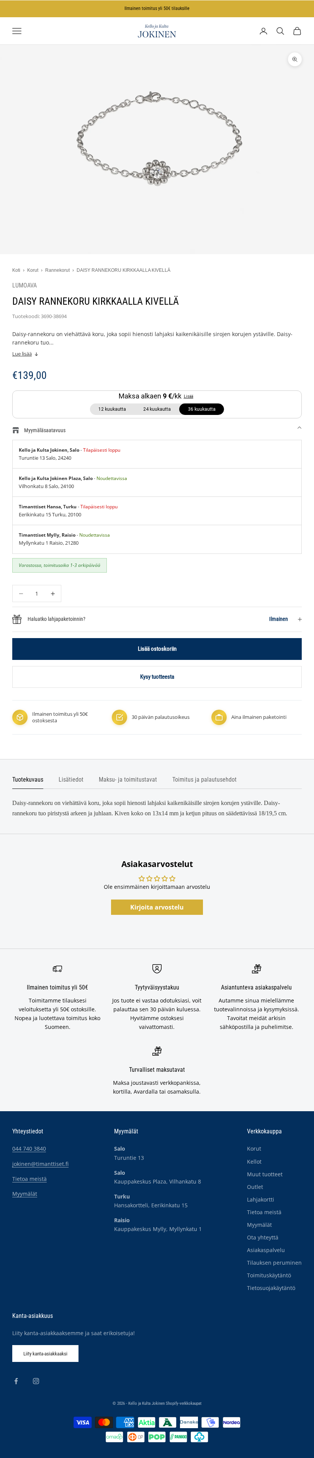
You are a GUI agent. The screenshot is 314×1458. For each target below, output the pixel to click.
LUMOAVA (24, 285)
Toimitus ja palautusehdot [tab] (204, 779)
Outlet (255, 1186)
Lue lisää (22, 354)
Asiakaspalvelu (266, 1250)
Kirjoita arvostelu (157, 907)
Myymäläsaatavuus (44, 430)
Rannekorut (57, 270)
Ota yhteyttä (262, 1237)
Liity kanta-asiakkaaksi (45, 1354)
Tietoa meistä (29, 1178)
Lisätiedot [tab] (71, 779)
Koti (16, 270)
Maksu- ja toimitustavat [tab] (128, 779)
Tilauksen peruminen (274, 1262)
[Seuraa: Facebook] (16, 1381)
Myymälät (24, 1193)
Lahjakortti (260, 1199)
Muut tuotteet (265, 1174)
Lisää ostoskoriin (157, 648)
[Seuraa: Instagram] (36, 1381)
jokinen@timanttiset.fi (40, 1163)
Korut (32, 270)
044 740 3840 (29, 1148)
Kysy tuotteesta (157, 676)
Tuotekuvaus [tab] (27, 779)
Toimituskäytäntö (269, 1275)
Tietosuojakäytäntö (271, 1287)
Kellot (254, 1161)
